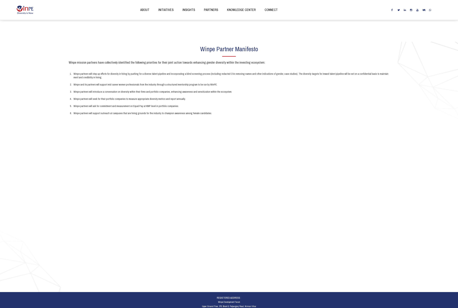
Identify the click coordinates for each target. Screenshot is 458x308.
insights (188, 10)
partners (211, 10)
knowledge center (241, 10)
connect (271, 10)
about (144, 10)
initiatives (166, 10)
